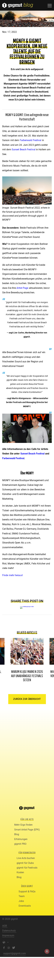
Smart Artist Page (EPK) (27, 829)
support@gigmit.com (14, 953)
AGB (5, 925)
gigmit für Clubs (25, 863)
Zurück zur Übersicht (27, 699)
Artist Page (22, 288)
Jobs (21, 901)
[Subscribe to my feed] (27, 606)
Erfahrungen (20, 839)
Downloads (25, 905)
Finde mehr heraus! (12, 575)
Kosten (20, 872)
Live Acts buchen (26, 858)
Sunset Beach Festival (23, 149)
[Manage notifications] (47, 951)
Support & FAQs (27, 891)
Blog (16, 834)
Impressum (8, 935)
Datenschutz (9, 930)
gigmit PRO (20, 843)
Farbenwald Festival (30, 140)
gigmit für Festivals (27, 867)
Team (22, 896)
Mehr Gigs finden (23, 824)
